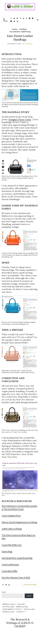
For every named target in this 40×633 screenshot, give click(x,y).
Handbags (23, 29)
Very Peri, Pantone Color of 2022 (16, 577)
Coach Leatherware (10, 564)
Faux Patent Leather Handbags (20, 37)
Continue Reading (29, 584)
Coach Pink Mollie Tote (12, 545)
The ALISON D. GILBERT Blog (20, 32)
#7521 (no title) (29, 609)
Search (4, 592)
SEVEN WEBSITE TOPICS (12, 609)
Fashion (15, 29)
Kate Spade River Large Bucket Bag (17, 558)
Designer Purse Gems (19, 119)
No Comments (28, 44)
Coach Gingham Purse (11, 515)
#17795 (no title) (8, 607)
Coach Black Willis (9, 571)
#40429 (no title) (22, 607)
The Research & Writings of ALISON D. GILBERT (20, 623)
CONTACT (20, 612)
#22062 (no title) (8, 612)
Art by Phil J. (21, 604)
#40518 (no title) (8, 604)
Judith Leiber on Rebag (12, 528)
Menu (5, 21)
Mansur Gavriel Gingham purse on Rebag (19, 522)
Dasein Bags (7, 551)
